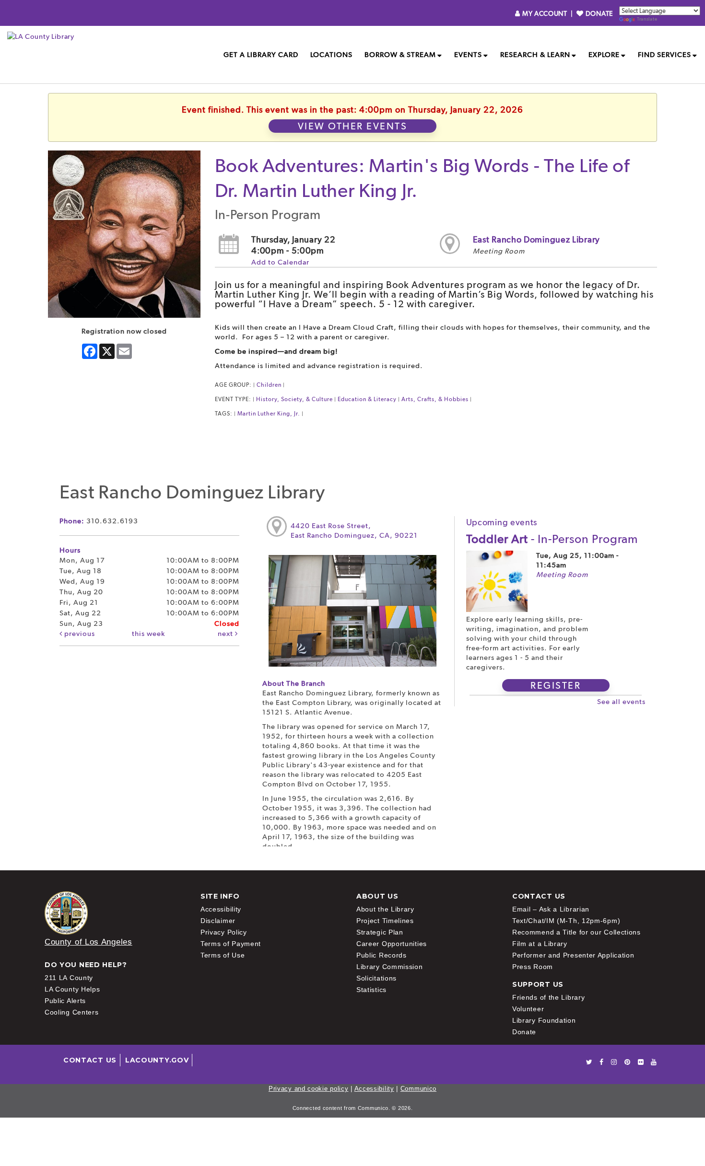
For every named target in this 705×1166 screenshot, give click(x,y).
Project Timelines (385, 920)
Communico (418, 1088)
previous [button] (78, 633)
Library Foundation (544, 1020)
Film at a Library (539, 943)
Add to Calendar (280, 262)
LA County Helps (72, 989)
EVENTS (468, 54)
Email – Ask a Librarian (550, 909)
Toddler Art (552, 538)
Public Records (381, 955)
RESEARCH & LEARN (535, 54)
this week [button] (148, 633)
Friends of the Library (548, 997)
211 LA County (69, 977)
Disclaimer (217, 920)
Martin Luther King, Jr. (268, 413)
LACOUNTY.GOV (156, 1060)
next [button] (226, 633)
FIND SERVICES (664, 54)
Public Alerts (65, 1000)
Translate (647, 19)
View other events (353, 126)
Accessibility (220, 909)
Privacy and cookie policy (309, 1088)
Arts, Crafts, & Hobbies (435, 399)
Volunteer (528, 1009)
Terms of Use (222, 955)
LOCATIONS (331, 54)
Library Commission (389, 966)
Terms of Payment (230, 943)
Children (269, 384)
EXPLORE (604, 54)
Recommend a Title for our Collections (576, 932)
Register (555, 685)
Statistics (371, 989)
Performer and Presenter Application (573, 955)
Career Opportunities (391, 943)
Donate (524, 1032)
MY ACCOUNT (544, 13)
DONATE (598, 13)
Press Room (532, 966)
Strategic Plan (379, 932)
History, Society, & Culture (294, 399)
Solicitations (376, 978)
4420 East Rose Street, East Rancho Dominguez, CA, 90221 (354, 530)
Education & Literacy (367, 399)
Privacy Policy (223, 932)
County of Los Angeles (88, 942)
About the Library (385, 909)
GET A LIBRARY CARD (260, 54)
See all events (621, 701)
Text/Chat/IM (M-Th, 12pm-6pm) (566, 920)
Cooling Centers (72, 1012)
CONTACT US (90, 1060)
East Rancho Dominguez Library (536, 239)
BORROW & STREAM (400, 54)
